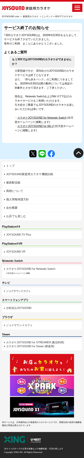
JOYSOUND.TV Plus (18, 234)
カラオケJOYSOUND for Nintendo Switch (41, 117)
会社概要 (12, 207)
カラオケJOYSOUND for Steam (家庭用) (30, 346)
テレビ (6, 282)
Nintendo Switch (12, 260)
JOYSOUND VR (15, 251)
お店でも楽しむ (16, 216)
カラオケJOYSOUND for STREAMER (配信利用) (35, 342)
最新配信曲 (13, 182)
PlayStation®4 (11, 226)
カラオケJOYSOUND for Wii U (35, 126)
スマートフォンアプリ (15, 300)
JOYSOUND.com (10, 16)
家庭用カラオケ (31, 16)
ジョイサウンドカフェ (18, 290)
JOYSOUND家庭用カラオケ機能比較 (29, 174)
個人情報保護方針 (17, 199)
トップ (10, 165)
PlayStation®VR (12, 243)
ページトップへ (78, 152)
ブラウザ (7, 317)
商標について (14, 191)
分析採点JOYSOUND (18, 307)
